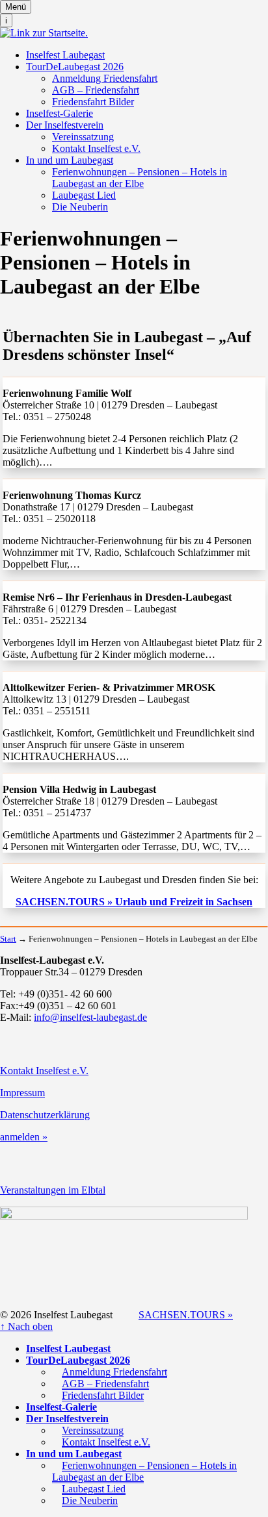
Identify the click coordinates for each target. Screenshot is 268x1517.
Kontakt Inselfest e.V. (96, 148)
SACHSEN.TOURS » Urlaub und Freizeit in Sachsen (134, 901)
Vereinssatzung (83, 136)
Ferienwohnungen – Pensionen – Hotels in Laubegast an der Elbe (139, 177)
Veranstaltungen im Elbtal (52, 1190)
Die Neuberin (80, 206)
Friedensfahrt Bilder (93, 101)
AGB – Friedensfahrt (95, 89)
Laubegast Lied (84, 195)
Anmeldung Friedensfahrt (104, 78)
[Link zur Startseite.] (44, 32)
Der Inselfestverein (64, 125)
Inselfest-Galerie (59, 113)
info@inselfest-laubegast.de (90, 1017)
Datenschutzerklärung (45, 1114)
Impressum (22, 1092)
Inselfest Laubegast (65, 54)
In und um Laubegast (69, 160)
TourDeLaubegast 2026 (75, 66)
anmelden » (23, 1136)
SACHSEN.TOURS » (186, 1314)
